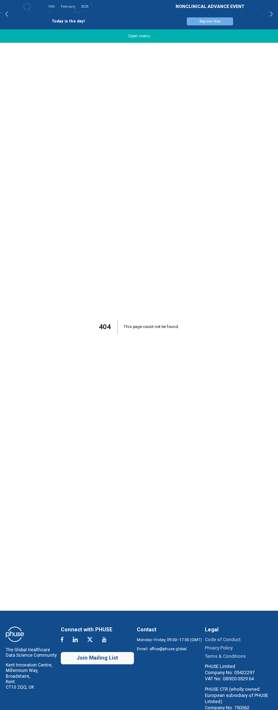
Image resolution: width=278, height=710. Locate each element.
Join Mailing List (97, 658)
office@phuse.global (168, 649)
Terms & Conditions (225, 656)
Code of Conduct (223, 639)
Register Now (30, 21)
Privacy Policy (219, 648)
